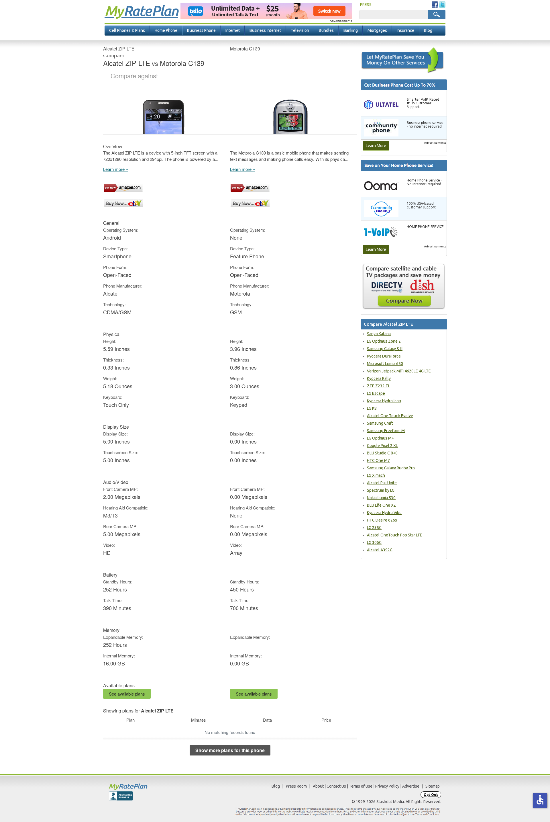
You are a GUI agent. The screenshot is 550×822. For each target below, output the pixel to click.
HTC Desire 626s (382, 520)
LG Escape (376, 393)
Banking (350, 30)
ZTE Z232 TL (378, 386)
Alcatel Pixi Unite (382, 483)
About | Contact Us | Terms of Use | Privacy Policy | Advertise (366, 786)
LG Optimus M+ (380, 438)
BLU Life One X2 (381, 505)
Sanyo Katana (379, 333)
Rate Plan (141, 11)
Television (300, 30)
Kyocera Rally (379, 378)
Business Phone (201, 30)
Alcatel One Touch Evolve (390, 415)
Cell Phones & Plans (127, 30)
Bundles (326, 30)
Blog (428, 30)
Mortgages (377, 30)
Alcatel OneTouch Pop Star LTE (394, 535)
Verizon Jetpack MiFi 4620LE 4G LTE (399, 371)
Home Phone (166, 30)
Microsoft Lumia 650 (385, 363)
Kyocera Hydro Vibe (384, 512)
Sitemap (432, 786)
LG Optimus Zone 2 (384, 341)
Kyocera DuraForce (384, 356)
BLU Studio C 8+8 (382, 453)
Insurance (405, 30)
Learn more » (115, 169)
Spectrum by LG (380, 490)
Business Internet (265, 30)
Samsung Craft (380, 423)
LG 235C (374, 527)
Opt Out (431, 794)
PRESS (366, 4)
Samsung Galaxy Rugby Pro (391, 468)
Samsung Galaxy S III (384, 348)
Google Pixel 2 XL (382, 445)
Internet (232, 30)
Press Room (296, 786)
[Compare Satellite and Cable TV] (403, 286)
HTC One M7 (378, 460)
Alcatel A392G (379, 550)
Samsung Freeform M (386, 430)
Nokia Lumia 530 (381, 497)
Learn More (376, 145)
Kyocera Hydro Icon (384, 401)
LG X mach (376, 475)
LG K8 (372, 408)
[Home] (150, 786)
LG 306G (374, 542)
